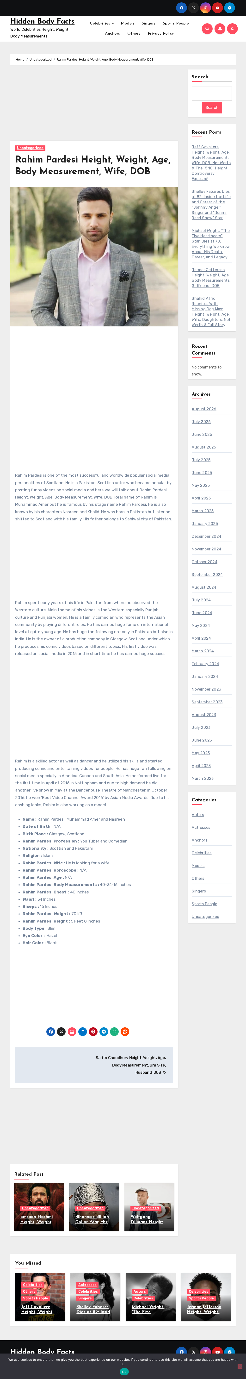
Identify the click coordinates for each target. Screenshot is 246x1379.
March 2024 (203, 651)
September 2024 (207, 574)
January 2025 (205, 523)
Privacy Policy (161, 34)
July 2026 (201, 421)
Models (128, 23)
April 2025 (201, 498)
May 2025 (201, 485)
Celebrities (100, 23)
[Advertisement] (94, 105)
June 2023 (202, 740)
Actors (198, 814)
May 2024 (201, 625)
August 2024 (204, 587)
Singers (149, 23)
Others (134, 34)
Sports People (176, 23)
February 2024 (205, 663)
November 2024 (206, 549)
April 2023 (201, 765)
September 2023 (207, 702)
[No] (240, 1366)
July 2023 (201, 727)
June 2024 (202, 613)
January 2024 (205, 676)
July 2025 (201, 460)
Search (200, 77)
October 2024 (204, 562)
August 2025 (204, 447)
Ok (124, 1372)
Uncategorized (30, 148)
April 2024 (201, 638)
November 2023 (206, 689)
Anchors (112, 34)
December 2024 (206, 536)
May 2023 (201, 753)
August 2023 (204, 714)
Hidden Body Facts (42, 21)
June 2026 (202, 434)
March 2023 (203, 778)
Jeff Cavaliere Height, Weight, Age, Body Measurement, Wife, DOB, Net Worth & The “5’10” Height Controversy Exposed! (211, 163)
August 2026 (204, 409)
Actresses (201, 827)
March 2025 (203, 511)
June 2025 (202, 472)
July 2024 (201, 600)
